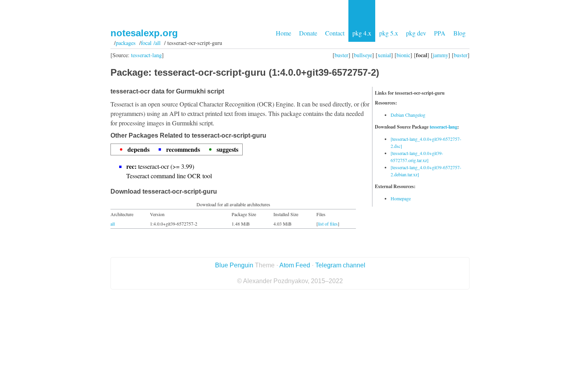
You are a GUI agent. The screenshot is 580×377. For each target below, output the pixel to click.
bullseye (363, 55)
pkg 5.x (388, 33)
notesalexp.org (144, 33)
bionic (403, 55)
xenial (384, 55)
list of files (328, 223)
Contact (334, 33)
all (112, 223)
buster (341, 55)
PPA (439, 33)
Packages (126, 43)
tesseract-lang (146, 55)
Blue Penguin (234, 265)
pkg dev (416, 33)
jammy (440, 55)
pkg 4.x (361, 33)
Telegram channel (340, 265)
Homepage (401, 198)
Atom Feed (294, 265)
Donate (308, 33)
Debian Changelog (408, 115)
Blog (459, 33)
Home (283, 33)
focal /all (151, 43)
